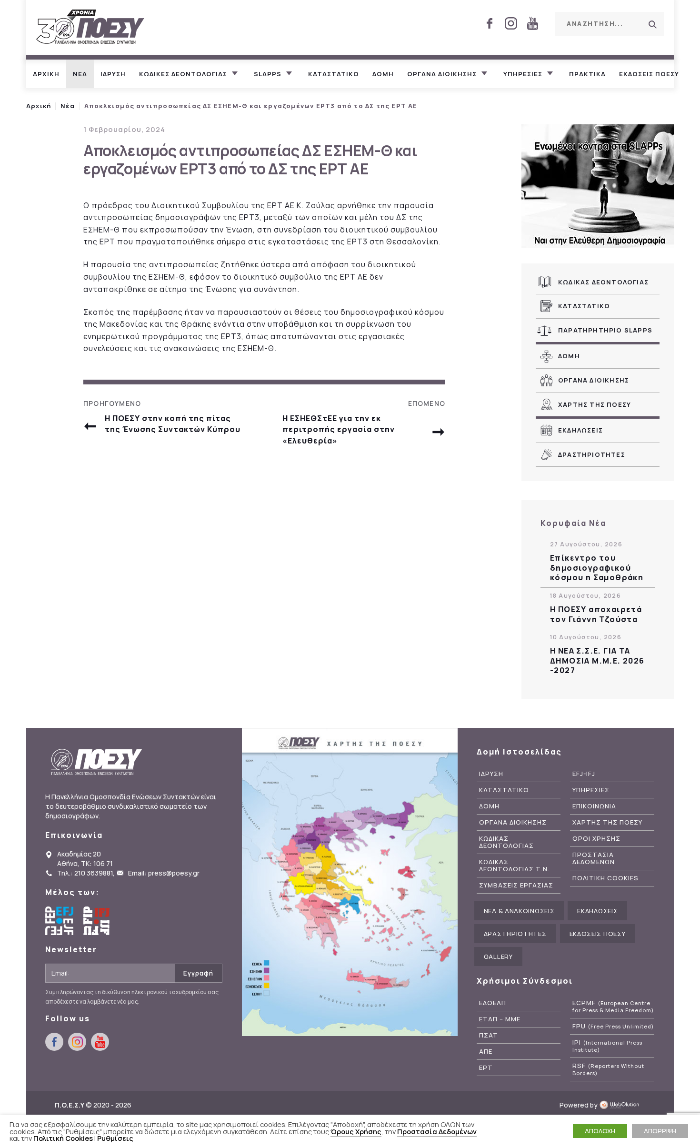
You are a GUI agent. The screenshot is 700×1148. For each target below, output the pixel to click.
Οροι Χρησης (596, 838)
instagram (511, 23)
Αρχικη (46, 74)
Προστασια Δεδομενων (593, 858)
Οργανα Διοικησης (593, 380)
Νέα (67, 105)
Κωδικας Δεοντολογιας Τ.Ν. (514, 865)
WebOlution (622, 1104)
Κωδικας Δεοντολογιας (603, 282)
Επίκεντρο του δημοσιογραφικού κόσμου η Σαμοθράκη (596, 568)
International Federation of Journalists (97, 920)
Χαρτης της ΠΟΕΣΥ (594, 404)
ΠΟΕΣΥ (90, 27)
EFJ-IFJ (583, 773)
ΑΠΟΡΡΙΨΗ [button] (660, 1131)
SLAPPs (267, 74)
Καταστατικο (333, 74)
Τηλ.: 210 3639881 (85, 872)
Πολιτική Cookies (63, 1138)
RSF (608, 1069)
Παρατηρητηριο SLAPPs (605, 330)
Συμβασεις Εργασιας (516, 885)
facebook (489, 23)
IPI (607, 1046)
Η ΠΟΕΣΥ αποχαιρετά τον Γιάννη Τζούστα (596, 614)
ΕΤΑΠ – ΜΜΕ (499, 1019)
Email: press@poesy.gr (164, 872)
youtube (532, 23)
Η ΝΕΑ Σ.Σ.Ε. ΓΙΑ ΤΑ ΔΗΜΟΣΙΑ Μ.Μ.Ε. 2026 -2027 (597, 660)
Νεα (80, 74)
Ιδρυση (113, 74)
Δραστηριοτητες (591, 454)
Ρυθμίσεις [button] (115, 1138)
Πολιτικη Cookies (605, 878)
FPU (613, 1026)
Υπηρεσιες (522, 74)
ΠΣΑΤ (488, 1035)
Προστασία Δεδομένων (437, 1131)
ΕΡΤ (486, 1067)
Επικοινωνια (594, 806)
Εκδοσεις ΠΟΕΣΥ (649, 74)
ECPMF (613, 1006)
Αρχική (38, 105)
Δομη (383, 74)
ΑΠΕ (485, 1051)
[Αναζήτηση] (652, 24)
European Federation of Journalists (59, 920)
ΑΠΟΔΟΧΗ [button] (600, 1131)
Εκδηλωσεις (580, 430)
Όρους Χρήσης (355, 1131)
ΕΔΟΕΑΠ (492, 1003)
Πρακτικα (587, 74)
